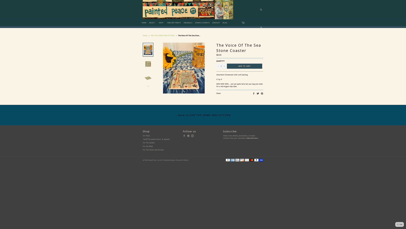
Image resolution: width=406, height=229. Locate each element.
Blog (225, 23)
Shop (161, 23)
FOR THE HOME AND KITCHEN (163, 35)
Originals (188, 23)
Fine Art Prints (174, 23)
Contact (216, 23)
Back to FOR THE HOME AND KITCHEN (204, 115)
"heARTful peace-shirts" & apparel (156, 139)
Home (144, 23)
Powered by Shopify (182, 160)
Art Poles (146, 136)
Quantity (220, 61)
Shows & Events (202, 23)
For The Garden (149, 143)
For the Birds (148, 146)
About (152, 23)
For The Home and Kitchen (153, 150)
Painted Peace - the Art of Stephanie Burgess (161, 160)
